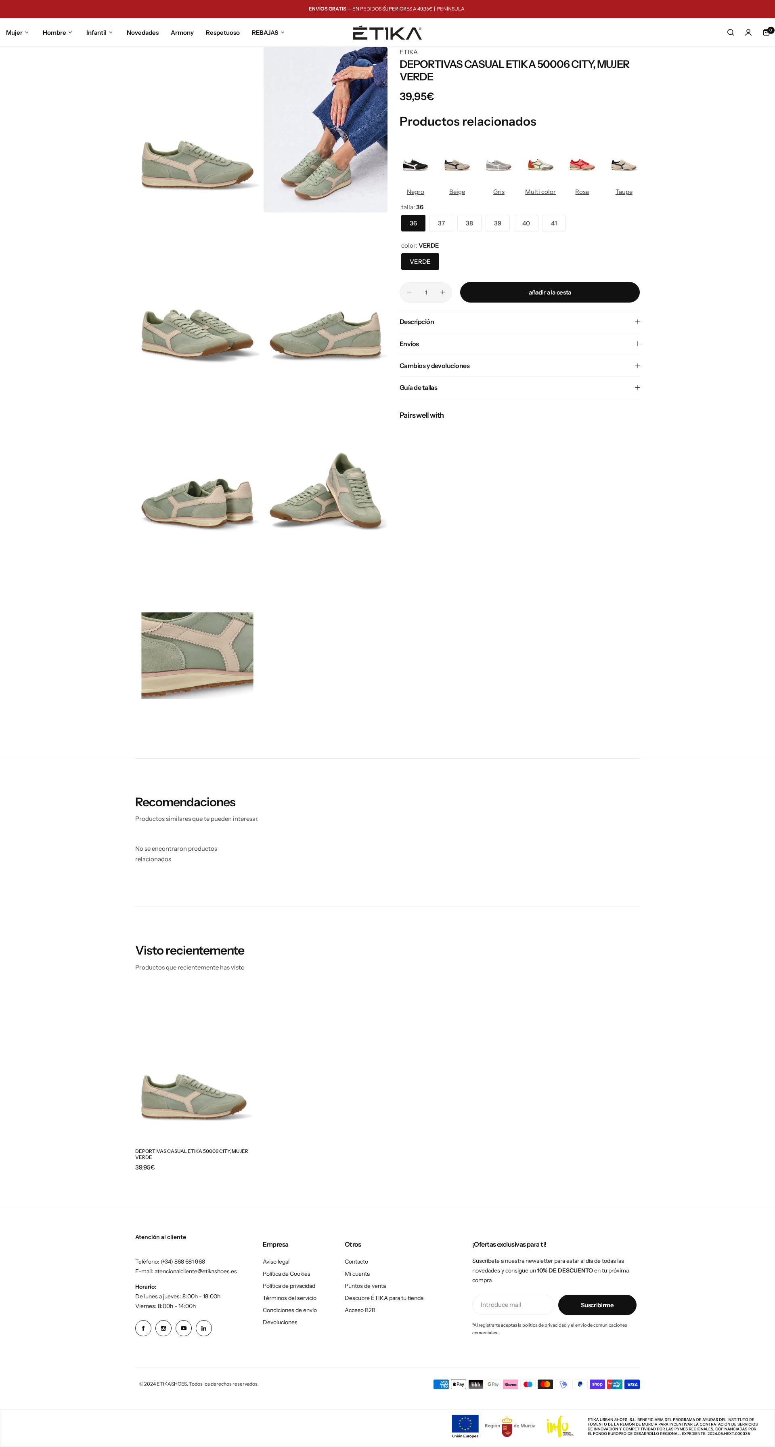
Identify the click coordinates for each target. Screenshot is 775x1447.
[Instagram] (163, 1328)
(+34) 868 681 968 (183, 1261)
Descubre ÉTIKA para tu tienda (384, 1298)
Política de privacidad (289, 1285)
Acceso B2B (360, 1310)
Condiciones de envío (290, 1310)
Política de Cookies (286, 1273)
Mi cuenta (357, 1273)
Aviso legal (276, 1261)
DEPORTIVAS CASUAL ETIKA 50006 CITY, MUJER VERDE (191, 1154)
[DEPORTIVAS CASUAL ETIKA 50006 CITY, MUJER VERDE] (193, 1064)
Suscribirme (597, 1305)
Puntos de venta (365, 1285)
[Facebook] (143, 1328)
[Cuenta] (748, 32)
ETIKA (409, 52)
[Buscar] (730, 32)
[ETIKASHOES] (387, 32)
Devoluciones (280, 1322)
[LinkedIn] (204, 1328)
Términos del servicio (289, 1298)
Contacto (356, 1261)
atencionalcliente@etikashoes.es (196, 1271)
